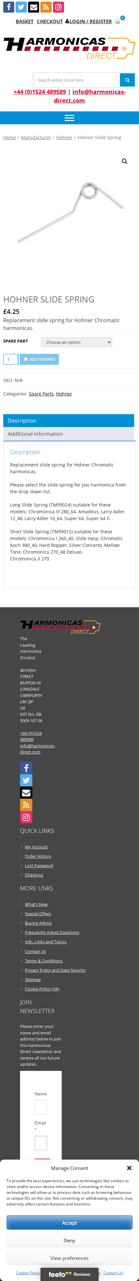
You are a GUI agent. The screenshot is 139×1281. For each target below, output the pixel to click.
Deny (69, 1240)
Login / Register (91, 21)
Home (9, 137)
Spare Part (15, 341)
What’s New (36, 904)
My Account (36, 847)
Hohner (64, 137)
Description (22, 420)
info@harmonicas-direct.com (37, 749)
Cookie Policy (28, 1273)
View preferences (69, 1258)
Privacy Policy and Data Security (55, 970)
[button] (129, 1168)
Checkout (50, 21)
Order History (38, 856)
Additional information (35, 433)
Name (41, 1093)
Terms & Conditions (44, 961)
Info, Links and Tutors (46, 942)
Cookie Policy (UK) (42, 989)
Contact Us (113, 1273)
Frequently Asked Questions (52, 932)
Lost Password (39, 865)
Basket (25, 21)
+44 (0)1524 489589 (40, 92)
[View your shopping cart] (117, 21)
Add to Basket (42, 359)
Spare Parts (41, 394)
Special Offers (38, 914)
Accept (69, 1222)
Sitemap (33, 979)
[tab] (68, 420)
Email (40, 1126)
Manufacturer (36, 137)
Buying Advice (38, 923)
